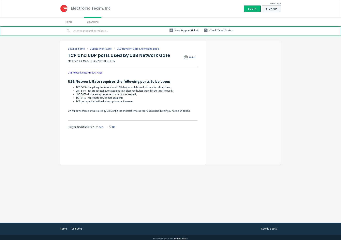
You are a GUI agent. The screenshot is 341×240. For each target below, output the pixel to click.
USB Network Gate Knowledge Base (138, 48)
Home (69, 21)
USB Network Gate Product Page (85, 72)
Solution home (76, 48)
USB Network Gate (101, 48)
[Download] (163, 68)
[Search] (68, 31)
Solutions (93, 21)
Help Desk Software (163, 238)
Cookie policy (269, 228)
